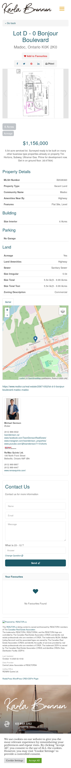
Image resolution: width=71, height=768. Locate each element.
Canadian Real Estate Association (21, 629)
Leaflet (22, 378)
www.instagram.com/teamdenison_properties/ (25, 440)
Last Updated (7, 656)
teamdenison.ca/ (12, 434)
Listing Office (7, 669)
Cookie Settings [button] (14, 760)
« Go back (10, 23)
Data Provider (8, 662)
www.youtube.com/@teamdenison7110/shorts (25, 443)
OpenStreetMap (34, 378)
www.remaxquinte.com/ (15, 470)
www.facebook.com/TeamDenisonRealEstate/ (25, 437)
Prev (5, 93)
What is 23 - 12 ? (14, 545)
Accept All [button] (34, 760)
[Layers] (62, 311)
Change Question (13, 555)
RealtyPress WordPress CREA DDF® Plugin (20, 678)
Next (65, 93)
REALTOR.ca (11, 627)
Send (34, 563)
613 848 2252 (23, 724)
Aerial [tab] (8, 302)
